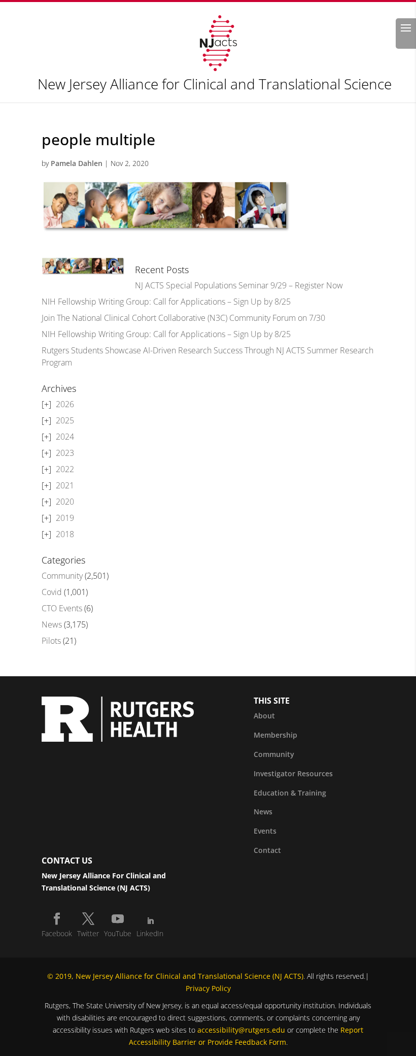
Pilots (51, 640)
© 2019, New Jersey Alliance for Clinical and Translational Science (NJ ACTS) (175, 976)
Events (265, 831)
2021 (65, 485)
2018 (65, 534)
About (264, 715)
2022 (65, 469)
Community (62, 575)
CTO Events (62, 608)
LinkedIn (149, 933)
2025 (65, 420)
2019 (65, 517)
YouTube (117, 933)
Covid (52, 592)
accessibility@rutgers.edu (241, 1030)
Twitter (88, 933)
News (52, 624)
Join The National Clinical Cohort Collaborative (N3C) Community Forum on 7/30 (183, 317)
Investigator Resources (293, 773)
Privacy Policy (208, 988)
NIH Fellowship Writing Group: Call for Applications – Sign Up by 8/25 (166, 301)
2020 (65, 501)
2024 (65, 436)
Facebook (57, 933)
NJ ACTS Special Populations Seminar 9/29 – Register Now (239, 285)
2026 (65, 404)
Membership (275, 735)
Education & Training (290, 793)
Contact (267, 850)
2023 (65, 452)
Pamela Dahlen (76, 163)
